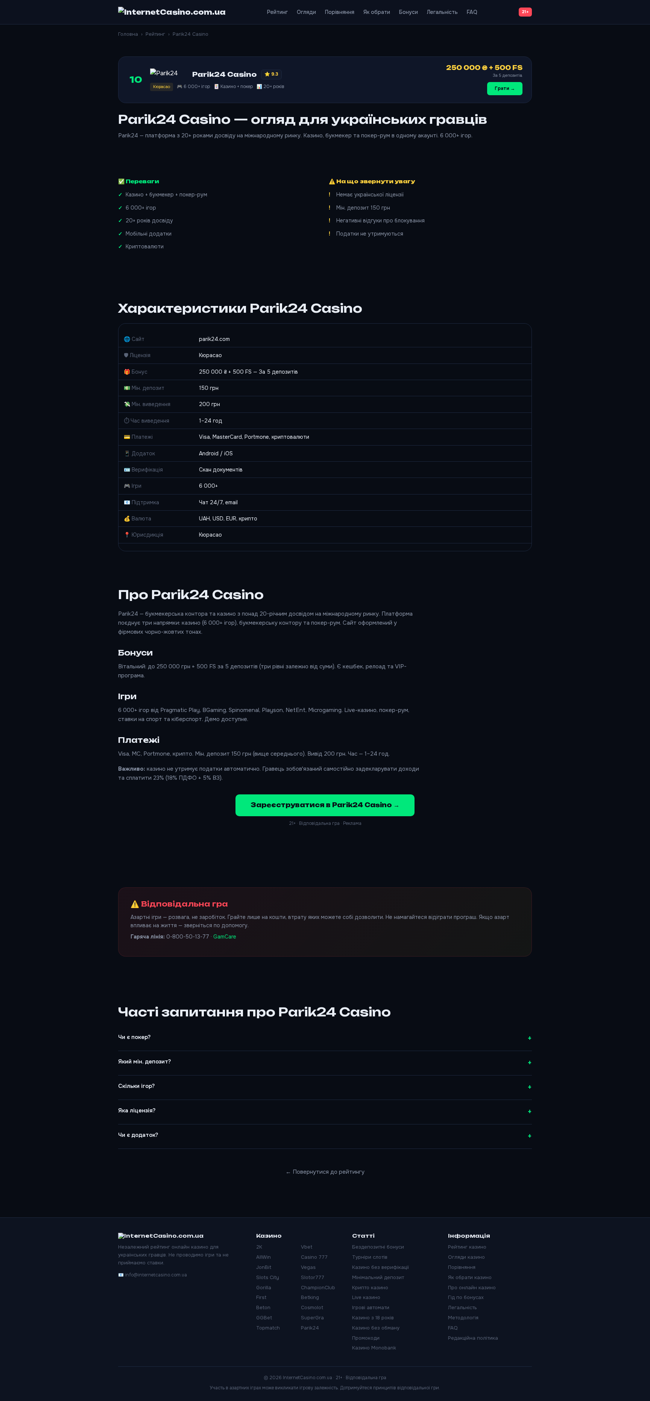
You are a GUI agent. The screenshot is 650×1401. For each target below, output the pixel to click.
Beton (263, 1307)
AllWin (263, 1257)
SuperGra (312, 1317)
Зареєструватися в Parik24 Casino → (325, 805)
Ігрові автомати (370, 1307)
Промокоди (366, 1338)
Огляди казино (466, 1257)
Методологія (463, 1317)
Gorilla (263, 1287)
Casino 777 (314, 1257)
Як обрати (376, 12)
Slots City (267, 1277)
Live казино (366, 1297)
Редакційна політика (473, 1338)
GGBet (264, 1317)
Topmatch (268, 1328)
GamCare (224, 936)
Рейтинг (277, 12)
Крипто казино (370, 1287)
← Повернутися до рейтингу (325, 1172)
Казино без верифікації (380, 1267)
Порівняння (339, 12)
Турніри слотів (369, 1257)
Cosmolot (312, 1307)
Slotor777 (312, 1277)
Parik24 (310, 1328)
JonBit (263, 1267)
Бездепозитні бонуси (378, 1247)
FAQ (472, 12)
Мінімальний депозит (378, 1277)
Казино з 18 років (373, 1317)
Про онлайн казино (472, 1287)
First (261, 1297)
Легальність (442, 12)
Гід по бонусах (466, 1297)
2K (259, 1247)
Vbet (306, 1247)
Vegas (308, 1267)
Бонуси (408, 12)
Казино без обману (375, 1328)
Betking (310, 1297)
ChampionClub (318, 1287)
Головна (128, 34)
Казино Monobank (374, 1348)
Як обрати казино (470, 1277)
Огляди (306, 12)
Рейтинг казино (467, 1247)
